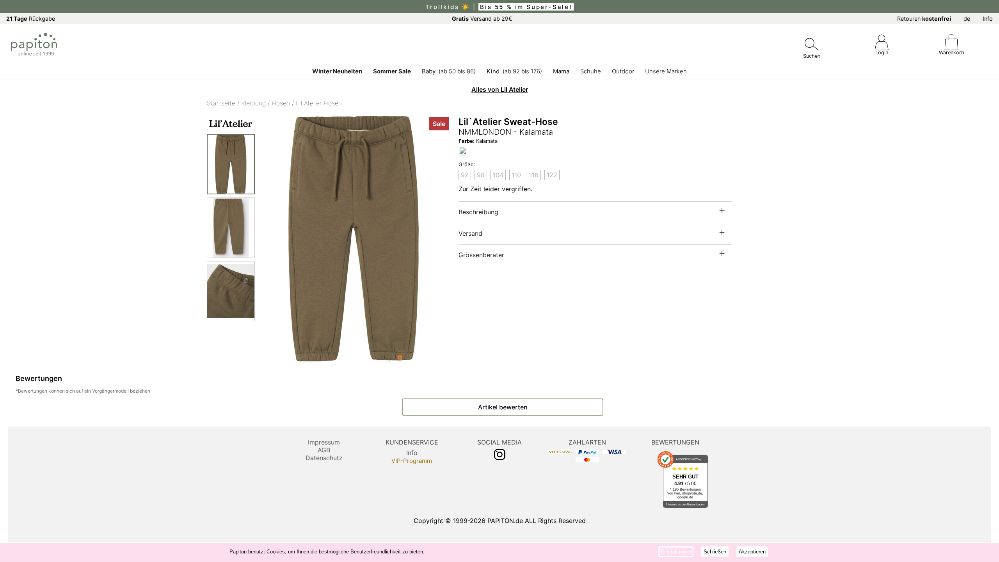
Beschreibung (478, 212)
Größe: (467, 164)
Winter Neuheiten (337, 71)
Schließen (715, 552)
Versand (470, 233)
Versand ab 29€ (482, 18)
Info (988, 18)
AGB (324, 450)
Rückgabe (30, 18)
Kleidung (253, 103)
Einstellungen (676, 552)
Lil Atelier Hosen (319, 103)
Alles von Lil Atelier (499, 89)
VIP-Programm (411, 460)
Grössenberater (481, 255)
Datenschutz (324, 458)
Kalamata (478, 141)
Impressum (324, 442)
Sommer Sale (392, 71)
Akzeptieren (752, 552)
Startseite (221, 103)
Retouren (924, 18)
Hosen (281, 103)
